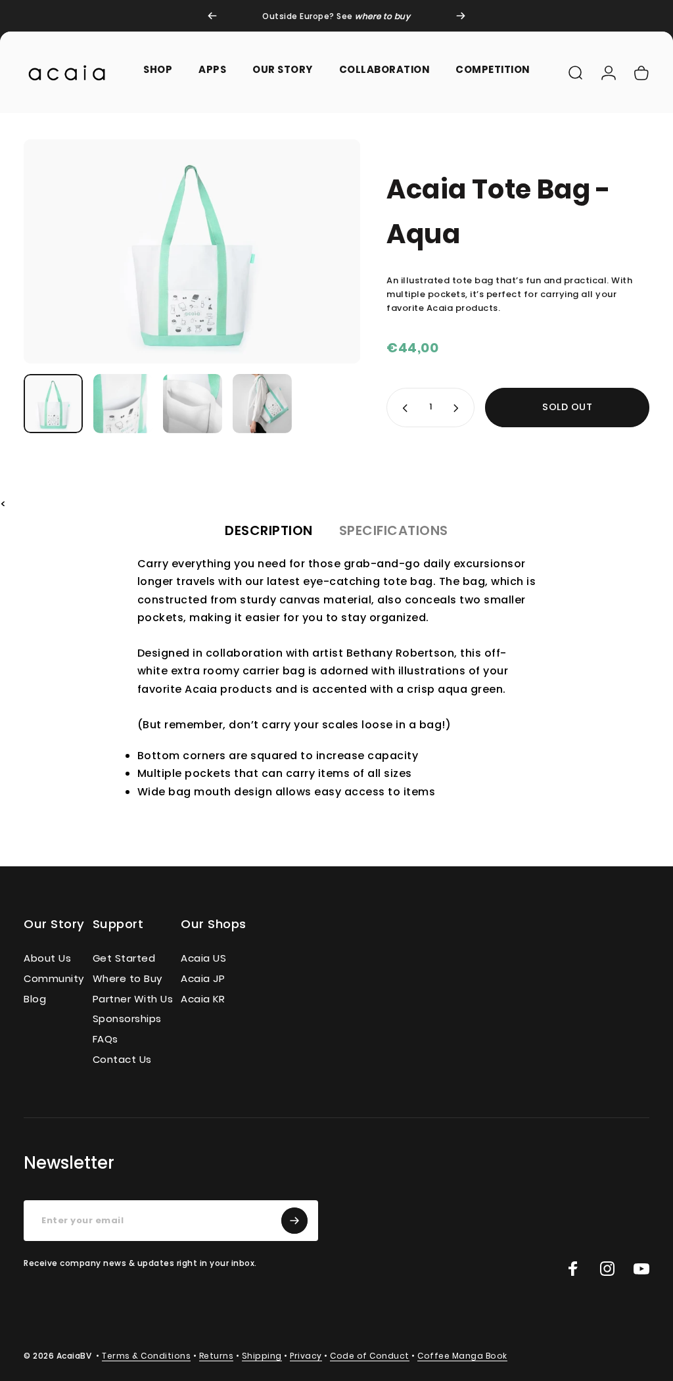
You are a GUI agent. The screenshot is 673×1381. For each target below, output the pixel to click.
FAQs (105, 1039)
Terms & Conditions (146, 1355)
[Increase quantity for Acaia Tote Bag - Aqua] (459, 407)
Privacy (306, 1355)
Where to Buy (127, 979)
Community (54, 979)
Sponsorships (127, 1019)
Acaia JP (203, 979)
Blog (35, 999)
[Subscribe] (294, 1220)
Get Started (124, 958)
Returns (216, 1355)
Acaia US (203, 958)
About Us (47, 958)
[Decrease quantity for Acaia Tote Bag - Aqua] (402, 407)
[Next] (460, 16)
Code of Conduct (369, 1355)
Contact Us (122, 1060)
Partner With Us (133, 999)
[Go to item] (53, 403)
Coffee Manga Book (462, 1355)
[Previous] (212, 16)
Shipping (262, 1355)
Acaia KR (203, 999)
